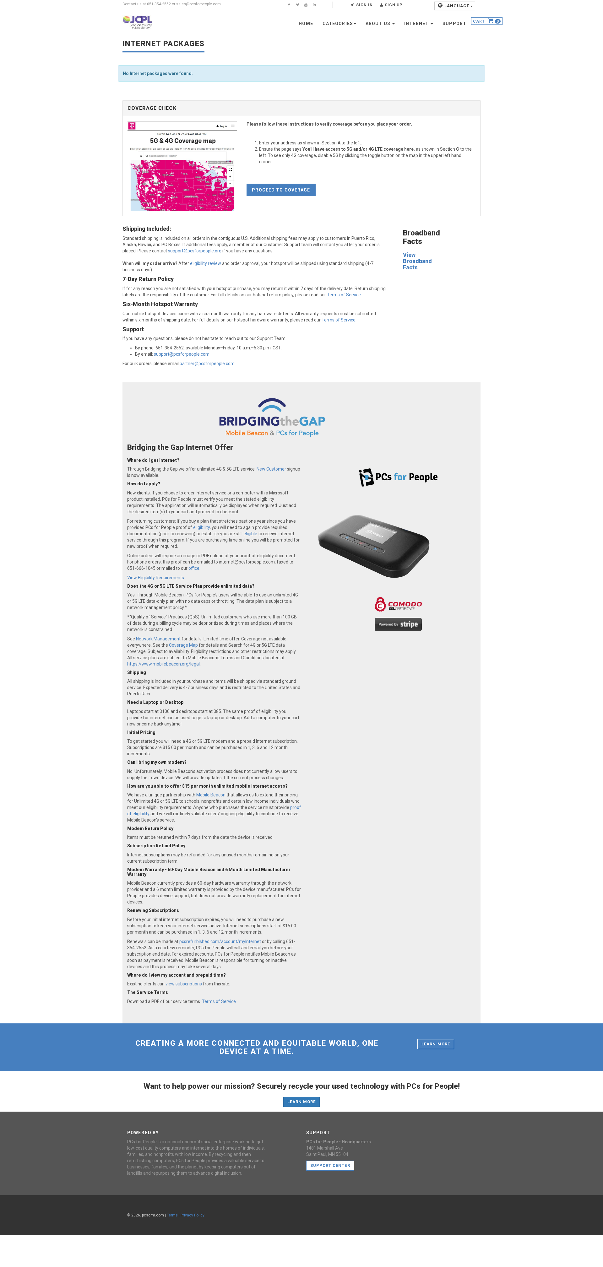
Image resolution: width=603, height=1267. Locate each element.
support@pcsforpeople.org (194, 250)
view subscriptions (184, 983)
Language (457, 5)
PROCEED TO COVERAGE (281, 189)
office (193, 568)
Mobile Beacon (210, 794)
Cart (486, 21)
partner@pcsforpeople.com (207, 363)
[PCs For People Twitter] (297, 5)
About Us (379, 23)
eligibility (201, 527)
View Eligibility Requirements (155, 577)
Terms (172, 1215)
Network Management (158, 638)
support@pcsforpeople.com (181, 354)
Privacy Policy (192, 1215)
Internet (417, 23)
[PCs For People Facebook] (289, 5)
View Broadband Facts (417, 261)
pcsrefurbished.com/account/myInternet (220, 941)
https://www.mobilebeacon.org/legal (163, 663)
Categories (338, 23)
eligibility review (205, 263)
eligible (250, 533)
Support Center (330, 1165)
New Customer (271, 469)
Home (306, 23)
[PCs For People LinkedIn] (314, 5)
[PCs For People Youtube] (306, 5)
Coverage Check (152, 108)
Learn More (435, 1044)
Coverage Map (183, 645)
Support (454, 23)
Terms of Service (344, 294)
